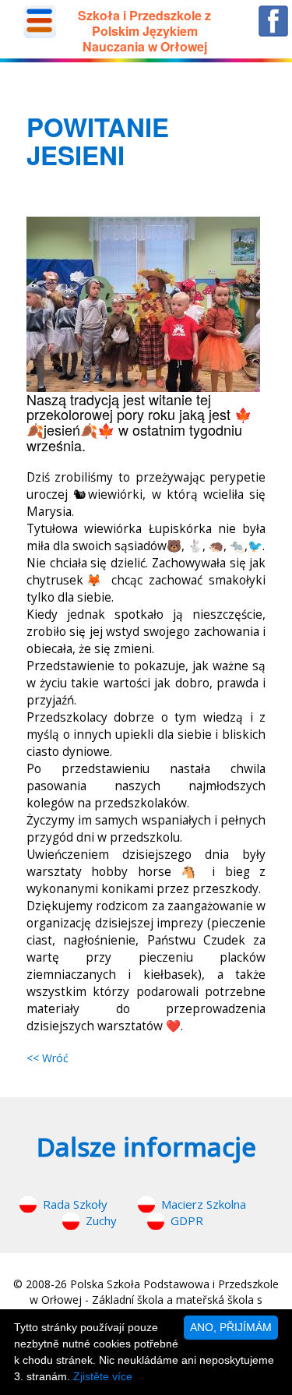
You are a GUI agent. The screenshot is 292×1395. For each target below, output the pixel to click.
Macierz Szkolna (203, 1204)
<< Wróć (47, 1058)
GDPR (187, 1220)
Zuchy (101, 1220)
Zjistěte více (102, 1376)
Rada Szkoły (75, 1204)
